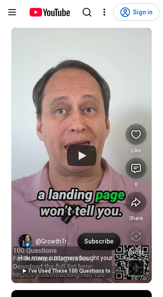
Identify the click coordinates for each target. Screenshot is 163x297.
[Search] (87, 12)
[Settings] (104, 12)
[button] (25, 241)
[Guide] (12, 12)
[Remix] (136, 236)
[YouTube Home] (49, 12)
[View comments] (136, 168)
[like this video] (136, 134)
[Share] (136, 202)
